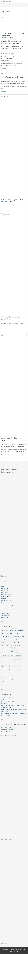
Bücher (8, 731)
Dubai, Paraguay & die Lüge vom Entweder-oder (13, 34)
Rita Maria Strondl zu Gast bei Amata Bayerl (12, 318)
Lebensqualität (7, 670)
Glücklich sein (18, 658)
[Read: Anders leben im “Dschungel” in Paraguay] (14, 385)
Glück (3, 658)
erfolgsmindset (16, 642)
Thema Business (5, 609)
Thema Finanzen (5, 611)
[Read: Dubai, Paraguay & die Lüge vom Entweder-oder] (14, 24)
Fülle (3, 652)
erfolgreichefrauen (6, 642)
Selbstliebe (4, 682)
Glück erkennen (10, 658)
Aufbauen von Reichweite (6, 584)
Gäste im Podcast (7, 661)
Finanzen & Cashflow (6, 590)
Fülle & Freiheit (4, 592)
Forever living (5, 648)
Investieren (4, 663)
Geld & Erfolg (14, 652)
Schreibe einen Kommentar (7, 37)
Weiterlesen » (4, 68)
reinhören (5, 679)
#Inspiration (5, 630)
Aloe (11, 633)
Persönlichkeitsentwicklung (7, 605)
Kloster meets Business (6, 727)
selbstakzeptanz (20, 679)
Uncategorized (4, 617)
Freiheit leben (20, 648)
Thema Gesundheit (5, 613)
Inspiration (3, 598)
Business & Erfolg (5, 588)
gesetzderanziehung (8, 655)
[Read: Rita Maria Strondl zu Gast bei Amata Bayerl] (14, 263)
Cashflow (23, 636)
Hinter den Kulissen (5, 596)
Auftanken (3, 586)
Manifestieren (4, 602)
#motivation (13, 630)
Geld (7, 652)
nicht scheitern (5, 676)
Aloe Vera (16, 633)
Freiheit (13, 649)
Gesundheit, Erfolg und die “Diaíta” (13, 200)
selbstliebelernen (13, 682)
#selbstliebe (5, 633)
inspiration (17, 661)
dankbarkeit (4, 639)
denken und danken (15, 640)
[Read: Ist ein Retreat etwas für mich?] (3, 73)
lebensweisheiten (17, 669)
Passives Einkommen (15, 676)
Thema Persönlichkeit (6, 615)
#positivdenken (21, 630)
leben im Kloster (17, 666)
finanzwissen (16, 645)
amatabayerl (6, 636)
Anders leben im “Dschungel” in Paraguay (12, 439)
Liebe (12, 673)
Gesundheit (18, 655)
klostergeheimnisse (6, 666)
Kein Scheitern (12, 663)
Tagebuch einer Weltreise (6, 607)
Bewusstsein (16, 636)
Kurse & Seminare (9, 729)
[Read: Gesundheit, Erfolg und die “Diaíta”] (14, 146)
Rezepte (12, 679)
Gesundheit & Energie (6, 594)
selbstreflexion (6, 684)
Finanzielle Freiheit (6, 645)
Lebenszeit (5, 673)
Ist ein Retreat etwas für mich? (12, 77)
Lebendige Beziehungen (6, 600)
